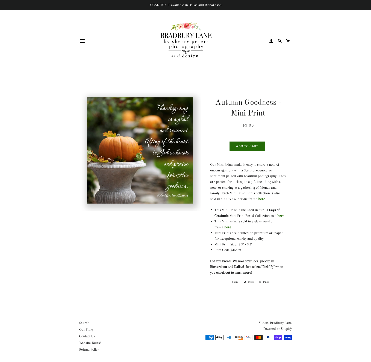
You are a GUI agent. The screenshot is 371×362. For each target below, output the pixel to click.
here (261, 199)
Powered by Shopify (277, 329)
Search (84, 323)
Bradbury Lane (281, 323)
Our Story (86, 329)
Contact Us (87, 336)
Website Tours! (90, 343)
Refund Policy (89, 349)
